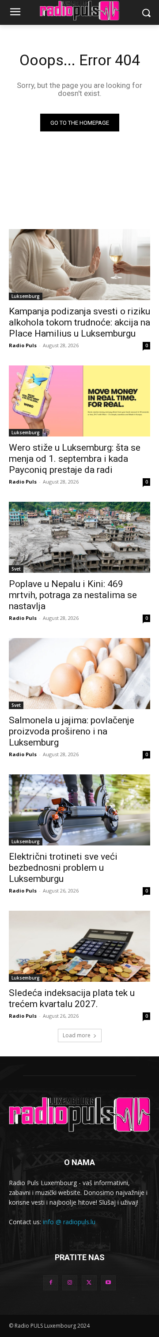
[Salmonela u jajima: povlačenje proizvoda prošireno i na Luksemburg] (79, 673)
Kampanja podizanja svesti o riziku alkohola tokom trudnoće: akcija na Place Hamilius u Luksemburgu (79, 322)
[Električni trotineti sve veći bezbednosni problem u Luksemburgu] (79, 809)
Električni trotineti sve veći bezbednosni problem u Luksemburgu (63, 867)
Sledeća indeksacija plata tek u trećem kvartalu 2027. (72, 998)
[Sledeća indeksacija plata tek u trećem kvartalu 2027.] (79, 946)
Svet (16, 569)
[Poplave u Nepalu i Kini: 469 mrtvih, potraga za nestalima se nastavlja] (79, 537)
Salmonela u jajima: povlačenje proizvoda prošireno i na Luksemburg (71, 731)
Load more (77, 1035)
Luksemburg (25, 296)
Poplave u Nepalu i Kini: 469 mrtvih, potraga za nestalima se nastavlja (73, 595)
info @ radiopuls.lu (69, 1222)
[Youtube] (108, 1282)
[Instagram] (69, 1282)
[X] (89, 1282)
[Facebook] (50, 1282)
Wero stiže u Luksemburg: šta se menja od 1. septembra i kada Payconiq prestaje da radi (74, 458)
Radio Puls (23, 345)
